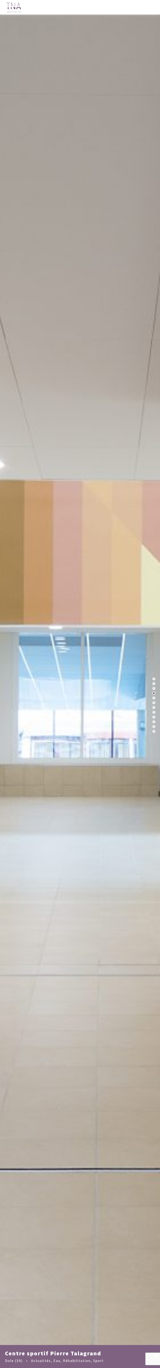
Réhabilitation (77, 1360)
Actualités (41, 1360)
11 (153, 726)
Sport (98, 1360)
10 (153, 721)
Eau (56, 1360)
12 (153, 731)
